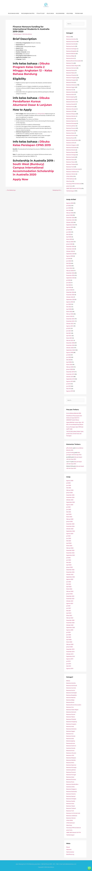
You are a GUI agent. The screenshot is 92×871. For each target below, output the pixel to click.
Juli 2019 (68, 384)
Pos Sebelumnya (10, 190)
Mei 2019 (68, 388)
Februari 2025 (69, 241)
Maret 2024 (69, 268)
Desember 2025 (70, 217)
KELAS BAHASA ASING (13, 13)
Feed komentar (70, 852)
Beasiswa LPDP (70, 111)
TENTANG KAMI (79, 13)
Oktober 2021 (69, 323)
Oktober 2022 (69, 297)
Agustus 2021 (69, 326)
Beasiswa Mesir (70, 118)
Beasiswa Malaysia (71, 113)
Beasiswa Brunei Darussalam (73, 60)
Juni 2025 (68, 232)
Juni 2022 (68, 304)
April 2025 (68, 237)
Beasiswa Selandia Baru (72, 140)
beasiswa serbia (70, 142)
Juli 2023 (68, 280)
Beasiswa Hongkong (71, 77)
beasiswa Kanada (70, 104)
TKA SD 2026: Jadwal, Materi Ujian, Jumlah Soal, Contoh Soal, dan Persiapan (75, 433)
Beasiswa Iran (69, 89)
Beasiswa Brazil (70, 58)
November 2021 (70, 321)
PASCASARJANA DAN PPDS (27, 13)
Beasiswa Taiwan (70, 162)
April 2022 (68, 309)
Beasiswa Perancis (71, 128)
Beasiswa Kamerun (71, 101)
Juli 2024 (68, 258)
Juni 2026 (68, 208)
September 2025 (70, 225)
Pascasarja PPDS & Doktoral (73, 183)
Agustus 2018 (69, 391)
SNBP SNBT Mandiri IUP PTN (73, 188)
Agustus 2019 (69, 381)
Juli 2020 (68, 355)
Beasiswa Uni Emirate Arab (73, 169)
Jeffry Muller (69, 448)
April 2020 (68, 362)
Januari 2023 (69, 290)
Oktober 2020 (69, 347)
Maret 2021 (69, 338)
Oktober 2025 (69, 222)
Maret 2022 (69, 311)
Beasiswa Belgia (70, 56)
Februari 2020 (69, 367)
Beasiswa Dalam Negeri (72, 65)
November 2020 (70, 345)
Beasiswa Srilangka (71, 154)
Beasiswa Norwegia (71, 123)
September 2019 (70, 379)
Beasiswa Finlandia (71, 75)
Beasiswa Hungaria (71, 80)
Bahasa (68, 36)
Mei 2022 (68, 306)
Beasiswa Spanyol (70, 152)
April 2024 (68, 265)
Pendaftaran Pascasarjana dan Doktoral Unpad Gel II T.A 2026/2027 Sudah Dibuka (74, 418)
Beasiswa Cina (70, 63)
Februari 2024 (69, 270)
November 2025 (70, 220)
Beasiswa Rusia (70, 138)
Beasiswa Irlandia (70, 92)
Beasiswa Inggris (70, 87)
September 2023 (70, 278)
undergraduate (41, 113)
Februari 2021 (69, 340)
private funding (70, 452)
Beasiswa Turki (70, 166)
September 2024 (70, 253)
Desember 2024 (70, 246)
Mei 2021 (68, 333)
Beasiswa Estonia (70, 70)
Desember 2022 (70, 292)
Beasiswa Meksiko (71, 116)
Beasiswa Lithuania (71, 109)
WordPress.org (70, 854)
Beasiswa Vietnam (71, 174)
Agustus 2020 (69, 352)
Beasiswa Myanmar (71, 121)
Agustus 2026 (69, 203)
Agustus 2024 (69, 256)
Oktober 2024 (69, 251)
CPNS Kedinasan (70, 179)
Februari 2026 (69, 212)
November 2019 (70, 374)
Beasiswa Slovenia (71, 150)
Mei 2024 (68, 263)
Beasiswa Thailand (71, 164)
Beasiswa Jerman (70, 99)
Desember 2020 (70, 343)
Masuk (68, 847)
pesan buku (69, 186)
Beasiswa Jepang (70, 97)
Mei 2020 (68, 359)
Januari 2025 (69, 244)
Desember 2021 (70, 318)
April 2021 (68, 335)
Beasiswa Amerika (71, 39)
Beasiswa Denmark (71, 68)
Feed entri (68, 849)
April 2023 (68, 287)
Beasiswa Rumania (71, 135)
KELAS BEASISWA (60, 13)
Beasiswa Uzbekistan (71, 171)
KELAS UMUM (50, 13)
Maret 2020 (69, 364)
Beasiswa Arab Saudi (71, 41)
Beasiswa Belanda (70, 53)
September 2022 (70, 299)
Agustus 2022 (69, 302)
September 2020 (70, 350)
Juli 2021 (68, 328)
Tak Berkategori (17, 34)
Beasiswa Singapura (71, 145)
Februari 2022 (69, 314)
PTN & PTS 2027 (41, 13)
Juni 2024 (68, 261)
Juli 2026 (68, 205)
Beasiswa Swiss (70, 159)
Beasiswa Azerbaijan (71, 48)
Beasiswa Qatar (70, 133)
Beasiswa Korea (70, 106)
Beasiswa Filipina (70, 73)
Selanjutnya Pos (57, 190)
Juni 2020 (68, 357)
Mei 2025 (68, 234)
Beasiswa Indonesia (71, 85)
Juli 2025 (68, 229)
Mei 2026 (68, 210)
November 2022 (70, 294)
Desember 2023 (70, 273)
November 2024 (70, 249)
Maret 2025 (69, 239)
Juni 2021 (68, 331)
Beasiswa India (70, 82)
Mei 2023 (68, 285)
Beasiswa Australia (71, 44)
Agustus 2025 (69, 227)
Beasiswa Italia (70, 94)
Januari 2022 (69, 316)
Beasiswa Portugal (71, 130)
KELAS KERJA (70, 13)
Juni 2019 (68, 386)
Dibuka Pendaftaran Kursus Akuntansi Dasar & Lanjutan (32, 101)
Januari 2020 (69, 369)
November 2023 (70, 275)
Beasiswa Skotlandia (71, 147)
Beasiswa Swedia (70, 157)
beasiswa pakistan (71, 126)
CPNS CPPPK (69, 176)
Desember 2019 (70, 371)
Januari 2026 (69, 215)
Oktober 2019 (69, 376)
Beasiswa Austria (70, 46)
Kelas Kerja (69, 181)
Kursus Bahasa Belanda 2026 (73, 413)
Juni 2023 (68, 282)
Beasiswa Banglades (71, 51)
